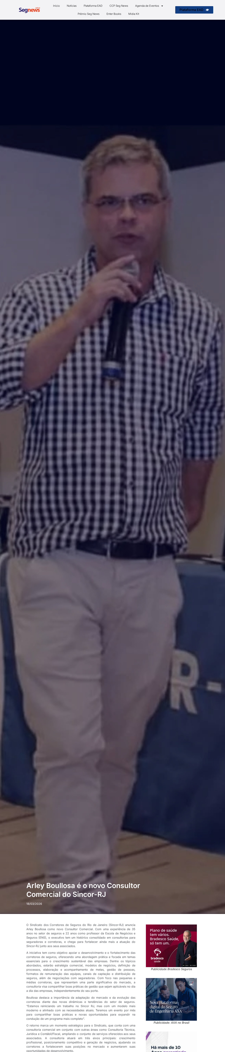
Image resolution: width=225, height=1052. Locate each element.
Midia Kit (133, 13)
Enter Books (114, 13)
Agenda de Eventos (147, 5)
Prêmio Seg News (88, 13)
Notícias (72, 5)
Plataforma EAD (93, 5)
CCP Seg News (119, 5)
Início (56, 5)
